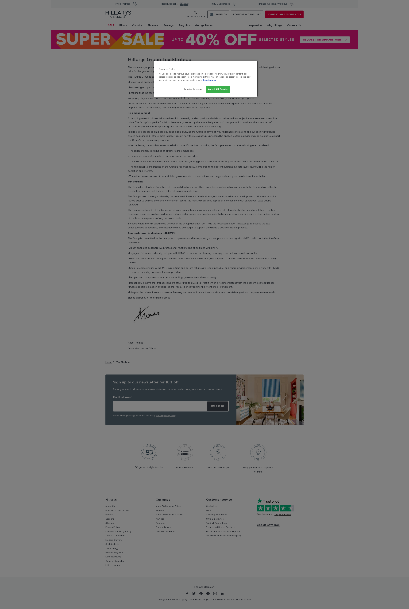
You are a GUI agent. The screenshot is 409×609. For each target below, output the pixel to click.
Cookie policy (209, 80)
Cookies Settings (193, 89)
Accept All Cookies (218, 89)
